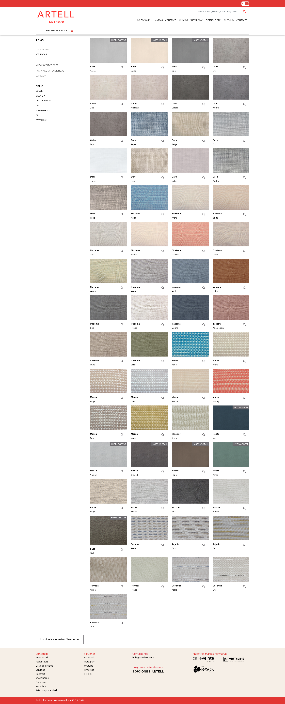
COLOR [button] (39, 90)
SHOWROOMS (196, 20)
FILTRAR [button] (39, 86)
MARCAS (159, 20)
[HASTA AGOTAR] (108, 51)
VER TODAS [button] (41, 54)
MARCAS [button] (40, 75)
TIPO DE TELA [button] (42, 100)
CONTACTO (241, 20)
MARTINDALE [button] (42, 110)
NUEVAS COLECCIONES (47, 65)
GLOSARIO (229, 20)
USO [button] (38, 105)
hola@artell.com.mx (143, 657)
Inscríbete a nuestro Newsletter (59, 639)
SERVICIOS (183, 20)
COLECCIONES (144, 20)
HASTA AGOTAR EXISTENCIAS (50, 70)
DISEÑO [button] (39, 95)
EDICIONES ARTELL (56, 30)
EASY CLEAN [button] (41, 120)
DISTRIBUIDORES (213, 20)
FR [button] (37, 115)
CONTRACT (170, 20)
